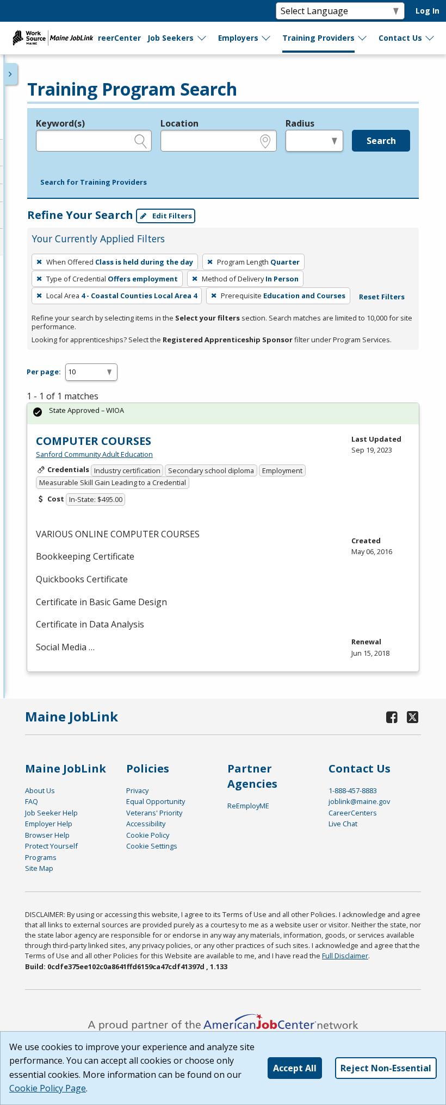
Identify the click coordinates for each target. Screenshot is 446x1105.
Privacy (137, 790)
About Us (40, 790)
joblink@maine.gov (359, 801)
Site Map (39, 868)
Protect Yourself (51, 846)
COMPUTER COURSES (93, 441)
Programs (41, 857)
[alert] (223, 413)
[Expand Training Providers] (362, 38)
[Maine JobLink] (53, 38)
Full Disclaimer (345, 955)
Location (179, 123)
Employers (238, 38)
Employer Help (48, 823)
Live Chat (343, 823)
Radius (300, 123)
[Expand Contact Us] (430, 38)
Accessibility (145, 823)
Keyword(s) (60, 123)
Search (381, 141)
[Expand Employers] (266, 38)
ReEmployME (248, 806)
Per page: (44, 371)
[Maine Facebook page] (392, 717)
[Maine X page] (413, 717)
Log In (427, 10)
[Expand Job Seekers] (202, 38)
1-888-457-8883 (353, 790)
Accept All (295, 1068)
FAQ (31, 801)
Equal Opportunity (155, 801)
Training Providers (318, 38)
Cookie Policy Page (47, 1088)
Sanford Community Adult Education (94, 454)
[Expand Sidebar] (10, 74)
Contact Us (400, 38)
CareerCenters (353, 813)
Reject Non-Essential (385, 1068)
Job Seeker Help (51, 813)
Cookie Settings (151, 846)
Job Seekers (170, 38)
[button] (93, 182)
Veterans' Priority (154, 813)
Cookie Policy (147, 835)
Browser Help (47, 835)
